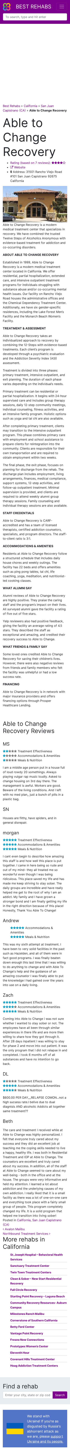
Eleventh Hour (19, 1352)
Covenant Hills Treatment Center (32, 1359)
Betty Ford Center (22, 1327)
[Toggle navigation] (62, 6)
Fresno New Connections (27, 1340)
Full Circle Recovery (23, 1290)
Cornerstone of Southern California (33, 1320)
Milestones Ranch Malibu (27, 1314)
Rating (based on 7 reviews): (31, 163)
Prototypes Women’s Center (29, 1346)
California (30, 106)
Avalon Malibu (14, 1229)
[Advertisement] (35, 61)
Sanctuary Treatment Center (29, 1266)
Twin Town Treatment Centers (30, 1272)
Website (19, 167)
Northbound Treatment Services (26, 1233)
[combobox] (35, 16)
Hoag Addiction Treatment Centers (34, 1365)
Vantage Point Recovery (26, 1333)
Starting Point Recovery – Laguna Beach (37, 1296)
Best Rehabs (33, 6)
